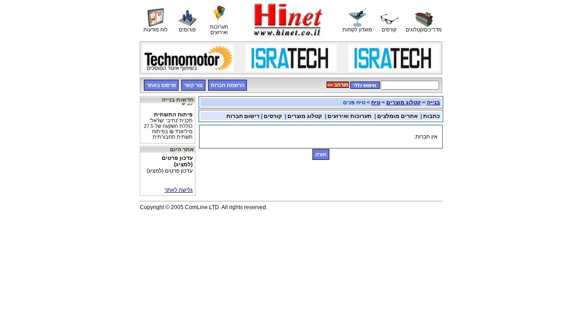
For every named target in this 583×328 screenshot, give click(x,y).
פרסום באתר (161, 85)
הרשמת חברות (227, 85)
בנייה (433, 102)
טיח (375, 102)
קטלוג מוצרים (403, 102)
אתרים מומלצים (397, 116)
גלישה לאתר (178, 190)
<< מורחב (337, 84)
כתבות (431, 116)
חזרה (321, 154)
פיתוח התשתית (168, 124)
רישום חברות (243, 116)
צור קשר (193, 85)
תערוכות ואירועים (349, 116)
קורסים (273, 116)
